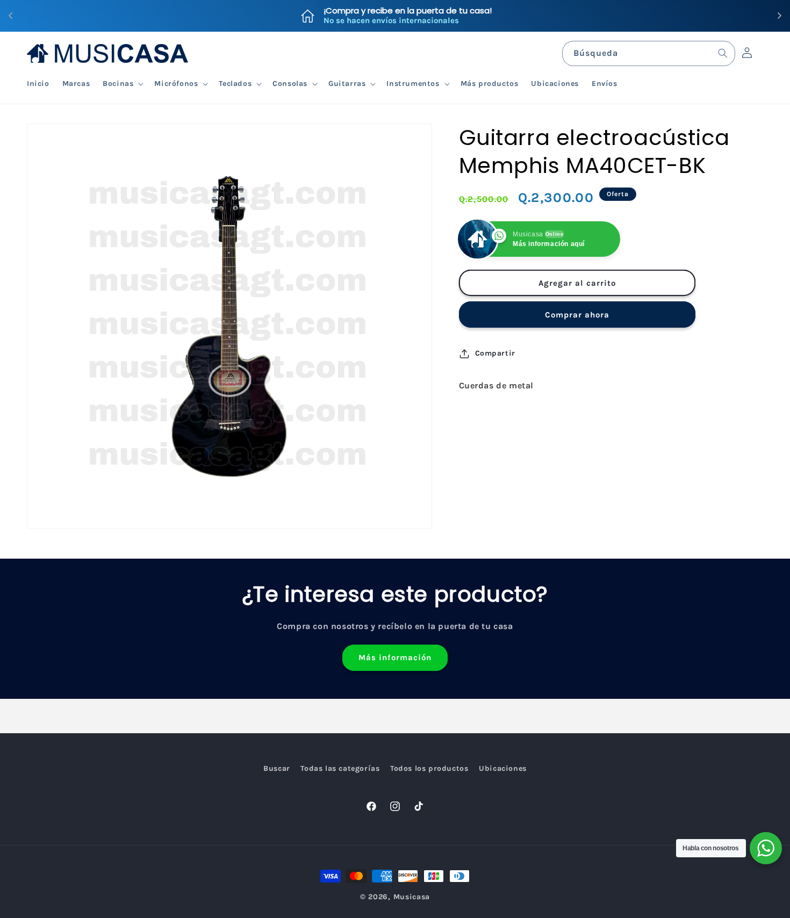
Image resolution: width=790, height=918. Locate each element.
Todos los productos (429, 768)
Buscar (276, 768)
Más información (395, 658)
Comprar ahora (577, 315)
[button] (122, 84)
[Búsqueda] (723, 53)
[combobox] (649, 53)
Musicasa (411, 896)
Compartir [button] (495, 353)
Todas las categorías (339, 768)
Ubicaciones (503, 768)
